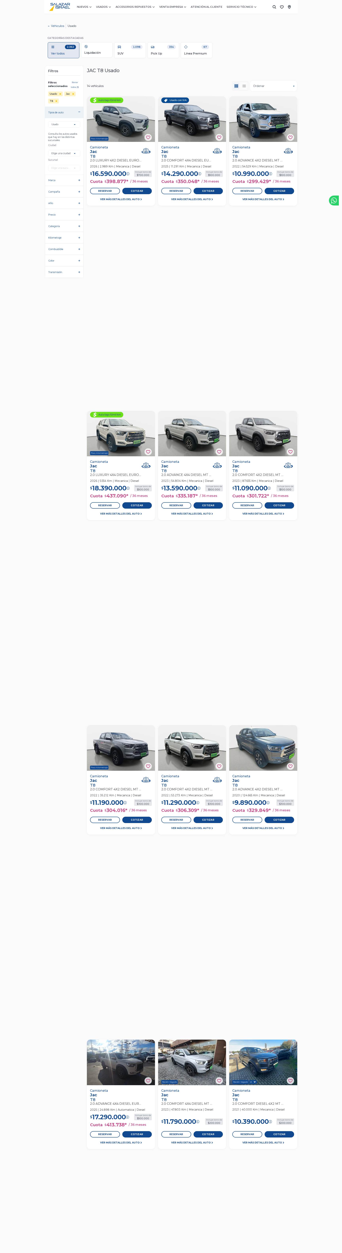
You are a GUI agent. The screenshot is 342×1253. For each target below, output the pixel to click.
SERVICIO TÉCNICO (240, 6)
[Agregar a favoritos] (148, 137)
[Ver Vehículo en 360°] (146, 150)
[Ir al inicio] (59, 7)
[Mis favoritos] (281, 7)
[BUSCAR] (274, 7)
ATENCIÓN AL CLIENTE (206, 6)
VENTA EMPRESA (171, 6)
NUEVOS (82, 6)
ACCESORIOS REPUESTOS (133, 6)
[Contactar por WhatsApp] (334, 200)
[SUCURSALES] (289, 7)
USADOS (102, 6)
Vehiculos (57, 26)
